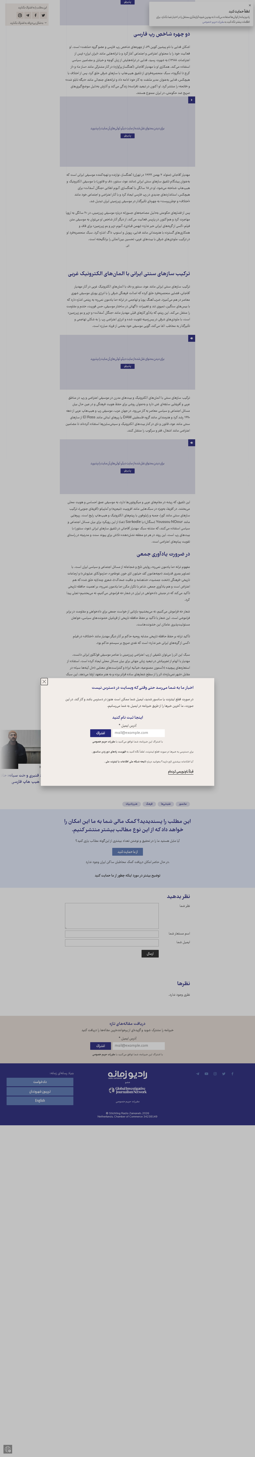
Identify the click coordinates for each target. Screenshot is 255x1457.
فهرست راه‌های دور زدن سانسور (109, 752)
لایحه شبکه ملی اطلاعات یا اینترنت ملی (125, 762)
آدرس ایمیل (128, 726)
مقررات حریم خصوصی (103, 742)
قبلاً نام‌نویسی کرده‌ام (180, 772)
